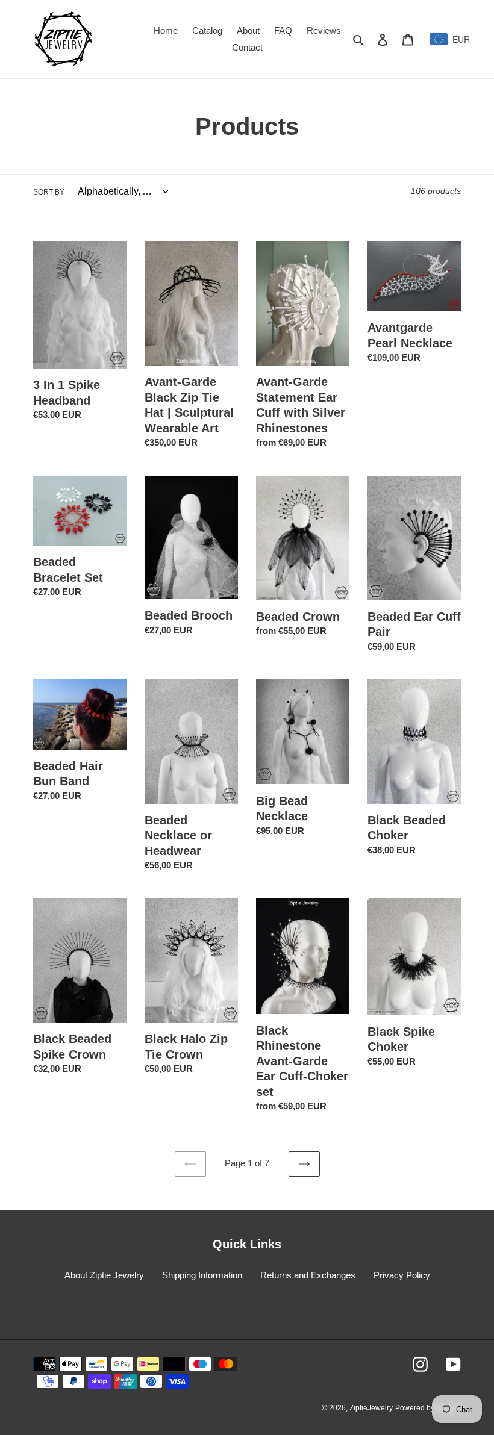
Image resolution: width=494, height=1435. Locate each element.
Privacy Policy (402, 1275)
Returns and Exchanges (307, 1275)
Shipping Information (202, 1275)
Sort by (48, 192)
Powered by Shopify (428, 1408)
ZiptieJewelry (371, 1408)
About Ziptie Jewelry (104, 1275)
